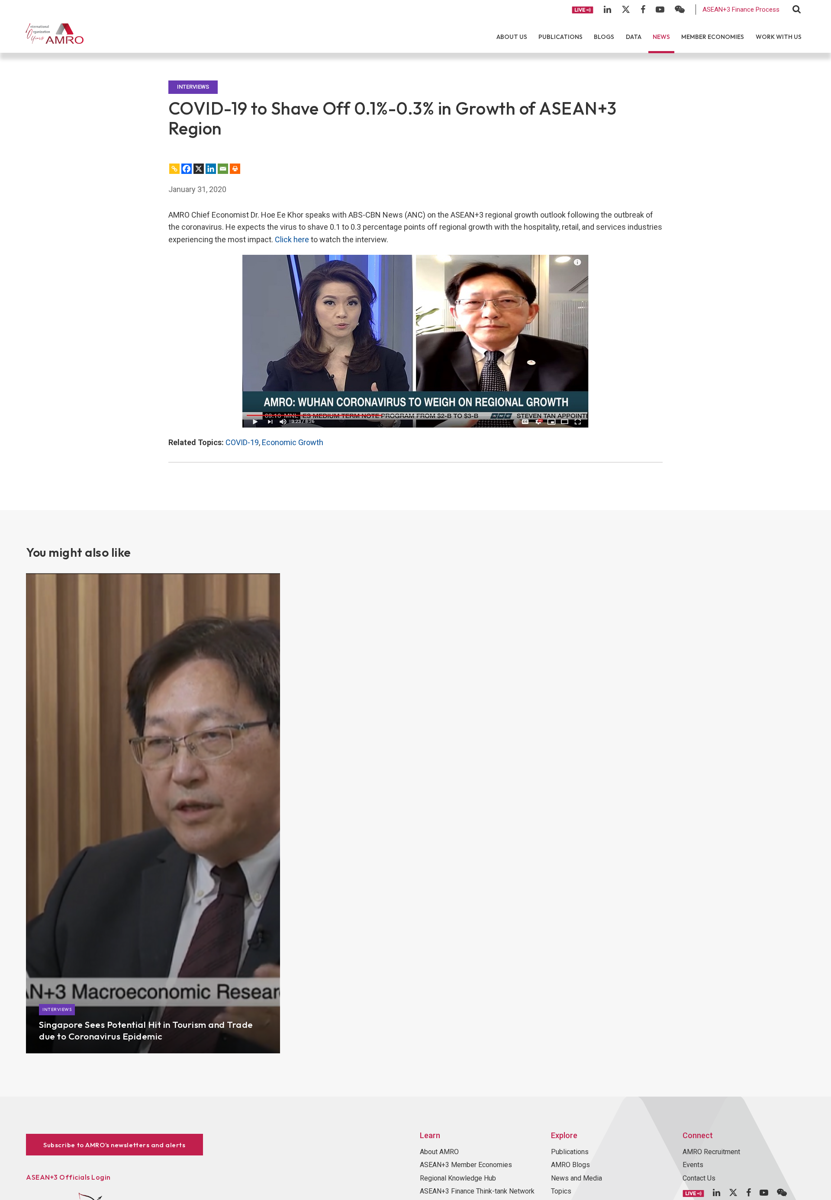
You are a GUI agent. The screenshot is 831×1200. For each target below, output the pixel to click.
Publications (560, 37)
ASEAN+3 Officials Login (68, 1177)
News (661, 37)
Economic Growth (292, 442)
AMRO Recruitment (711, 1152)
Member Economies (712, 37)
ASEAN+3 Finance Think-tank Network (477, 1191)
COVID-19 (242, 442)
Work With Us (779, 37)
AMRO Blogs (570, 1165)
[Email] (223, 169)
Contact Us (699, 1178)
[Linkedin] (211, 169)
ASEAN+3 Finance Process (740, 9)
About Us (511, 37)
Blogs (604, 37)
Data (633, 37)
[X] (198, 169)
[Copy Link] (174, 169)
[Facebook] (186, 169)
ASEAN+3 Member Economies (466, 1165)
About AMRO (439, 1152)
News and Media (576, 1178)
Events (693, 1165)
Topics (561, 1191)
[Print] (235, 169)
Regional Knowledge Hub (458, 1178)
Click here (292, 239)
